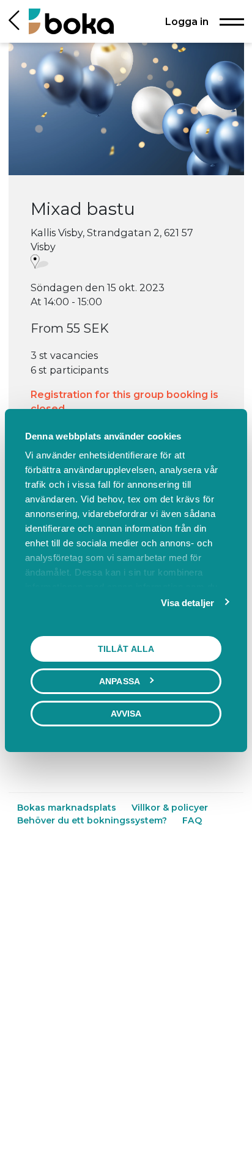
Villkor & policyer (170, 807)
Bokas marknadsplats (68, 807)
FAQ (192, 820)
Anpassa (119, 681)
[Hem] (71, 21)
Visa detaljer (187, 603)
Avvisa (126, 713)
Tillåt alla (126, 649)
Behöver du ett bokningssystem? (93, 820)
